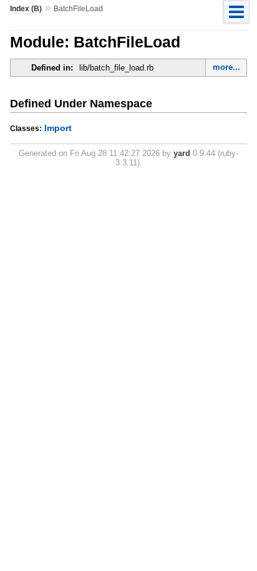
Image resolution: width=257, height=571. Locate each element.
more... (226, 67)
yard (181, 153)
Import (58, 128)
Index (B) (26, 8)
